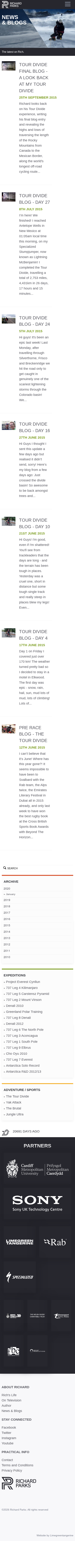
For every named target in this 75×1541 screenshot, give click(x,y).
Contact (7, 1460)
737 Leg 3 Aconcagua (22, 1035)
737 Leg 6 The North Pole (25, 1030)
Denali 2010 (14, 1006)
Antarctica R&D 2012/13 (23, 1071)
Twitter (6, 1433)
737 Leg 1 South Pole (22, 1041)
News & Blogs (12, 1411)
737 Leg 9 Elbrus (18, 1047)
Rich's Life (9, 1395)
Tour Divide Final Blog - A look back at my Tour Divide (33, 77)
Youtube (7, 1443)
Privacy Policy (12, 1470)
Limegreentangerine (61, 1535)
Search (12, 868)
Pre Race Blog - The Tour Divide (33, 734)
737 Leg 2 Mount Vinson (24, 1000)
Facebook (9, 1427)
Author (6, 1405)
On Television (11, 1400)
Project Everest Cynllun (23, 982)
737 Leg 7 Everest (19, 1059)
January (10, 894)
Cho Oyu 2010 (16, 1053)
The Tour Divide (17, 1096)
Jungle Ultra (14, 1114)
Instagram (9, 1438)
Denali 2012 (14, 1024)
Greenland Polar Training (24, 1012)
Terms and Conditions (17, 1465)
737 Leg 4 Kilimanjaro (22, 988)
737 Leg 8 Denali (18, 1018)
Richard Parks (12, 4)
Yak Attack (13, 1102)
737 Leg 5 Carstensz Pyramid (27, 994)
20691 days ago (26, 1131)
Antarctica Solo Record (23, 1065)
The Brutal (13, 1108)
